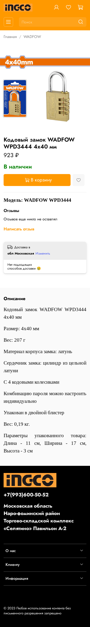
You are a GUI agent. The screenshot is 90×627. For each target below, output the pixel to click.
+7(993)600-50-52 (26, 494)
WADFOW (32, 36)
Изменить (43, 253)
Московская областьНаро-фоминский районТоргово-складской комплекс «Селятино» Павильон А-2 (39, 517)
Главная (10, 36)
